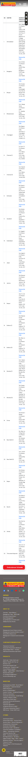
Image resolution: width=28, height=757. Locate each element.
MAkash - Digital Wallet (9, 671)
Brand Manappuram (8, 618)
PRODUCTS (6, 656)
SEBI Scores (6, 710)
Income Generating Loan (9, 676)
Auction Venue (6, 722)
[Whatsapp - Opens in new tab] (24, 591)
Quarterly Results (16, 686)
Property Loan (14, 667)
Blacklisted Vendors (8, 740)
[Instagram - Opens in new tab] (20, 591)
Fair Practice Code (8, 727)
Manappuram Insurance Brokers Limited (13, 632)
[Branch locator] (26, 13)
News (17, 738)
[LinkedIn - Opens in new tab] (12, 591)
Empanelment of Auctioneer (10, 724)
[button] (20, 4)
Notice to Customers (8, 694)
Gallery (5, 731)
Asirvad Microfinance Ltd (9, 634)
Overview (5, 612)
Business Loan (6, 663)
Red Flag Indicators (8, 736)
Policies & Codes (7, 742)
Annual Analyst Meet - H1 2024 (11, 649)
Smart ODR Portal (14, 710)
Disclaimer (16, 727)
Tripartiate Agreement (8, 704)
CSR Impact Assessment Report (11, 708)
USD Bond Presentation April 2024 (12, 651)
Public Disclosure (7, 688)
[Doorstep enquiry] (26, 23)
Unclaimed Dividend (18, 692)
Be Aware (16, 736)
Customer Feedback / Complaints (11, 729)
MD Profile (16, 614)
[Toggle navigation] (25, 4)
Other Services (20, 671)
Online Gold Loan (14, 660)
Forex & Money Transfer (9, 669)
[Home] (8, 4)
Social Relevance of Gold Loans (11, 619)
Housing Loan (6, 667)
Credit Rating (19, 695)
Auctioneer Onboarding (9, 726)
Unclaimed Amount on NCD (10, 706)
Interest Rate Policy (8, 720)
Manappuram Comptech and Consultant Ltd (13, 636)
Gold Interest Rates (8, 718)
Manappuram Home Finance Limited (12, 630)
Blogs (13, 738)
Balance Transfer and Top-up (10, 662)
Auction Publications (17, 722)
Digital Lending (7, 738)
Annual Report (6, 686)
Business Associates (8, 672)
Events (21, 738)
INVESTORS (6, 681)
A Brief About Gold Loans (9, 699)
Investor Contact (7, 692)
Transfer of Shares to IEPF (9, 697)
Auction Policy (18, 720)
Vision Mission (12, 612)
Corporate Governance (9, 695)
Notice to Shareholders (9, 690)
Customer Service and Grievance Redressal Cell (11, 702)
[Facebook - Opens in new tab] (4, 591)
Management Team (8, 614)
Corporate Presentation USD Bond (12, 647)
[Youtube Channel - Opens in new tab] (16, 591)
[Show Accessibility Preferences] (3, 750)
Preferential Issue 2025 (9, 685)
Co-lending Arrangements (9, 674)
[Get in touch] (26, 20)
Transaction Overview (8, 646)
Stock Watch (19, 685)
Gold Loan (5, 660)
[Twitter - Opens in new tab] (8, 591)
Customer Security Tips (9, 733)
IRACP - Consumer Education (10, 735)
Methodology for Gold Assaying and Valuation (12, 744)
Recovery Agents (18, 740)
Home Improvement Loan (9, 665)
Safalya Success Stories (9, 621)
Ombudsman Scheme (13, 731)
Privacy (8, 751)
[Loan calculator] (26, 16)
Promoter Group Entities (9, 616)
